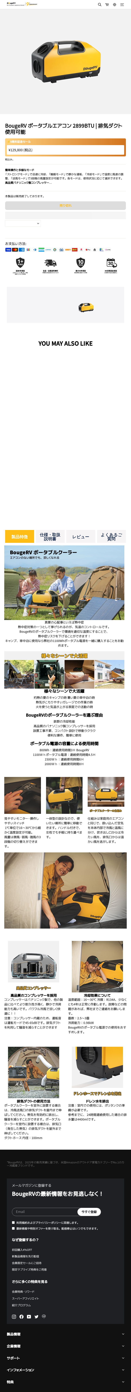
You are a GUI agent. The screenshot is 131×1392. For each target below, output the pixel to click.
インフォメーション (20, 1369)
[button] (65, 215)
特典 (10, 1381)
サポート (13, 1358)
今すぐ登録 (89, 1212)
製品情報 (13, 1334)
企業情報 (13, 1346)
